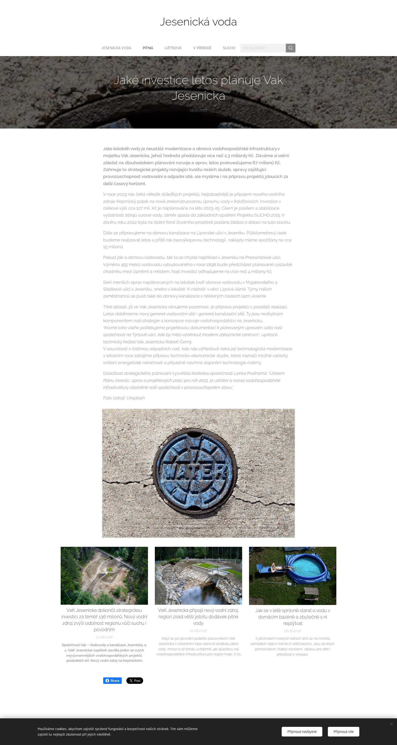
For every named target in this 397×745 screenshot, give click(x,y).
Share (115, 680)
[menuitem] (119, 48)
